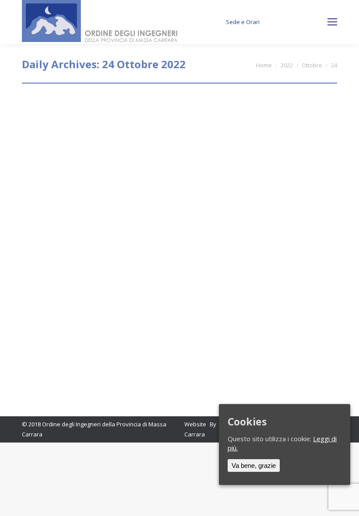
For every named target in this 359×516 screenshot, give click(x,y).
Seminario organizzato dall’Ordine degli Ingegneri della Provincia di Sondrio (160, 113)
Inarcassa (46, 223)
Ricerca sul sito (299, 22)
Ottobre (312, 65)
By (98, 136)
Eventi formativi (53, 136)
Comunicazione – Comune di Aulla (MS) (120, 292)
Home (264, 65)
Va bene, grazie (254, 465)
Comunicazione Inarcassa (90, 207)
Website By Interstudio (216, 424)
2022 (287, 65)
